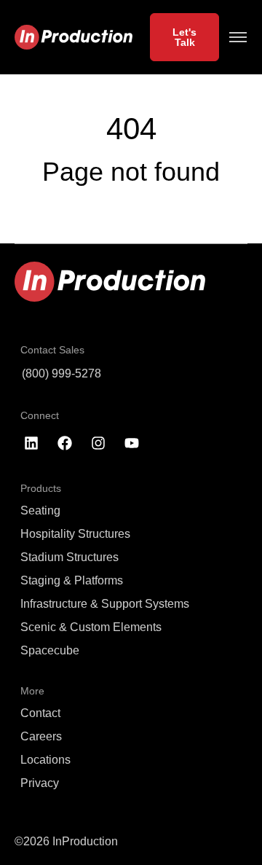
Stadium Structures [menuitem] (69, 557)
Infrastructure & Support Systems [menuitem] (104, 604)
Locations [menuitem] (45, 760)
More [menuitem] (32, 691)
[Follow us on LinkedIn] (31, 443)
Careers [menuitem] (41, 736)
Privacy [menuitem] (39, 783)
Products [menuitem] (40, 488)
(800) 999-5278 (61, 373)
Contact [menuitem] (40, 713)
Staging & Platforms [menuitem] (71, 580)
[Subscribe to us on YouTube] (131, 443)
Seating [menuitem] (40, 510)
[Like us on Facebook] (65, 443)
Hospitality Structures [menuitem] (75, 534)
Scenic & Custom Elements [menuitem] (91, 627)
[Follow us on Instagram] (98, 443)
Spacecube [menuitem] (49, 650)
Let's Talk (184, 37)
